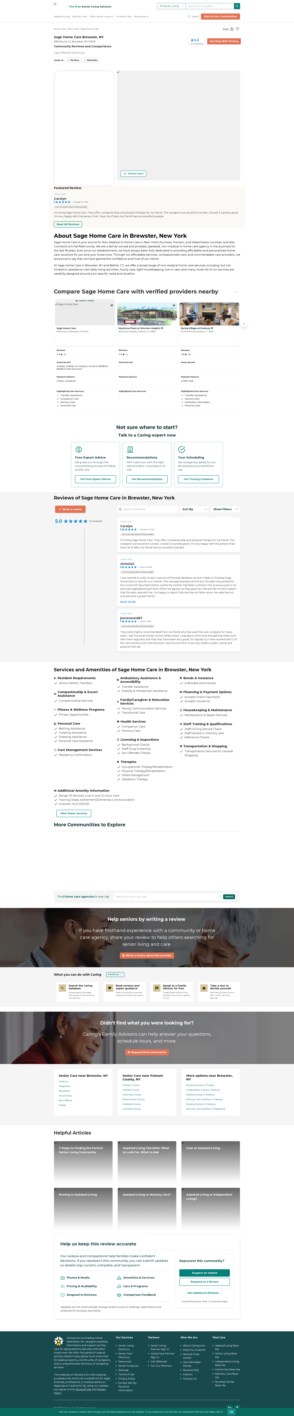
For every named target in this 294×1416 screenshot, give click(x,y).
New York (73, 29)
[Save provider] (237, 29)
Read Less (113, 974)
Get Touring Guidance (198, 479)
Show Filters (222, 509)
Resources (124, 1361)
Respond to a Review (205, 1281)
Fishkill (62, 1105)
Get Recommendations (147, 479)
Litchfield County (132, 1109)
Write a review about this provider (149, 955)
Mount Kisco (65, 1095)
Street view (135, 173)
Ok (231, 1411)
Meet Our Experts (194, 1349)
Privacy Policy (126, 1378)
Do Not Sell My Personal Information (127, 1387)
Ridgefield (64, 1086)
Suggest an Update (204, 1272)
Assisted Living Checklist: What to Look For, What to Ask (146, 1150)
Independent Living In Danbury (203, 1090)
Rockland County (132, 1104)
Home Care (60, 194)
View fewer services (73, 813)
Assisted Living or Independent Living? (209, 1196)
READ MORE (128, 602)
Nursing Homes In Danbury (201, 1104)
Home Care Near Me (227, 1369)
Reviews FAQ (191, 1370)
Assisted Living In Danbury (200, 1094)
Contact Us (189, 1378)
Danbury (63, 1081)
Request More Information (148, 1052)
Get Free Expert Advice (95, 479)
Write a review (72, 509)
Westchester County (134, 1099)
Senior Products (128, 1365)
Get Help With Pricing (224, 41)
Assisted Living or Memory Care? (147, 1194)
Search (229, 896)
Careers (187, 1374)
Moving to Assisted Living (78, 1194)
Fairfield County (131, 1090)
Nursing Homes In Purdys (200, 1085)
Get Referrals (159, 1361)
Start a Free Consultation (220, 16)
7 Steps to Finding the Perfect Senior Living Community (81, 1150)
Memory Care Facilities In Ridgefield (205, 1109)
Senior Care (60, 29)
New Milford (65, 1100)
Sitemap (123, 1370)
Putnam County (131, 1085)
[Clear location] (220, 896)
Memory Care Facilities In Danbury (204, 1099)
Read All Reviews (68, 224)
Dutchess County (132, 1094)
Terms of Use (83, 1389)
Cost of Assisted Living (203, 1148)
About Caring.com (194, 1345)
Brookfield (64, 1091)
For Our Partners (161, 1365)
